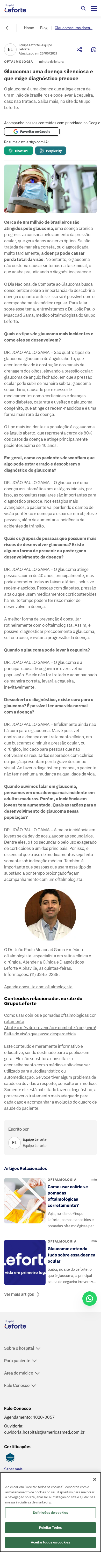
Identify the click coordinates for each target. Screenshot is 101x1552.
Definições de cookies (50, 1513)
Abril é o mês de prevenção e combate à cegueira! (50, 1027)
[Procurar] (83, 8)
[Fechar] (94, 1479)
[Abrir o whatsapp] (89, 1298)
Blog (43, 28)
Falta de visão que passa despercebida (40, 1033)
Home (29, 28)
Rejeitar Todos (50, 1528)
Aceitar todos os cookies (50, 1542)
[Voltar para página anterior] (8, 28)
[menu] (94, 8)
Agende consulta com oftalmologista (38, 986)
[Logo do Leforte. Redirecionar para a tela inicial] (25, 8)
